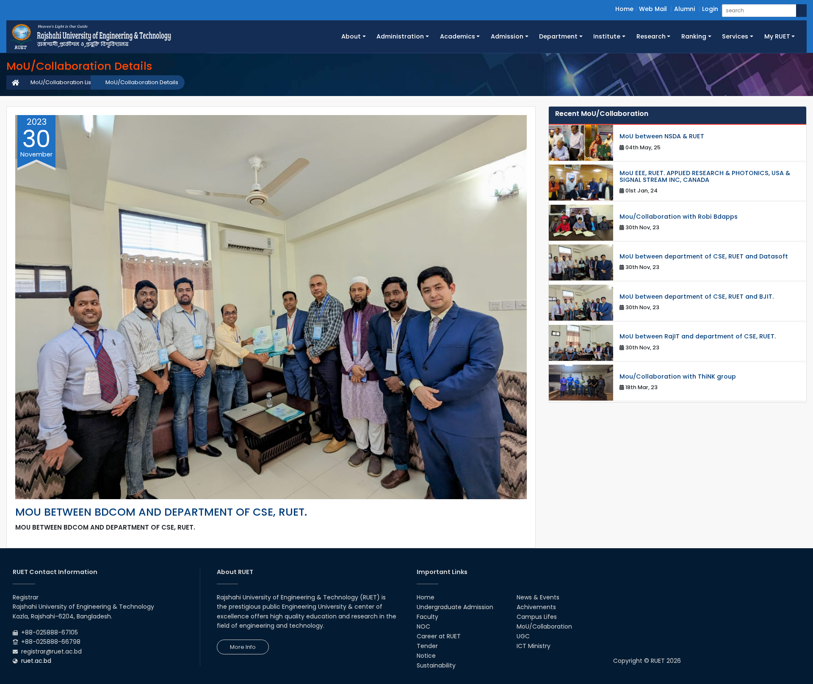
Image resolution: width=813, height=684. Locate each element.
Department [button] (558, 36)
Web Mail (653, 9)
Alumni (684, 9)
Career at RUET (439, 636)
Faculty (427, 617)
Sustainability (436, 665)
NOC (423, 626)
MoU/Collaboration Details (141, 82)
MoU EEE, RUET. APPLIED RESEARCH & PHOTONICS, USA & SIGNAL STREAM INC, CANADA (704, 176)
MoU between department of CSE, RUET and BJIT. (696, 297)
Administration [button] (400, 36)
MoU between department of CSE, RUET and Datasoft (703, 256)
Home (624, 9)
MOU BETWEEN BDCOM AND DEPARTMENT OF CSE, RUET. (161, 512)
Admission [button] (507, 36)
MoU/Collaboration (544, 626)
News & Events (538, 597)
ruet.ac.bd (36, 661)
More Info (243, 647)
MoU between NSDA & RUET (661, 136)
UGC (523, 636)
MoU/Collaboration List (61, 82)
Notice (426, 655)
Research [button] (651, 36)
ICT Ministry (533, 646)
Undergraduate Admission (455, 607)
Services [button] (735, 36)
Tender (427, 646)
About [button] (351, 36)
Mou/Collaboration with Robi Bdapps (678, 217)
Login (710, 9)
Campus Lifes (537, 617)
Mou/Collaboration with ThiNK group (677, 377)
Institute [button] (606, 36)
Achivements (536, 607)
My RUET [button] (777, 36)
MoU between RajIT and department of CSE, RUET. (697, 336)
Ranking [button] (693, 36)
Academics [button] (457, 36)
